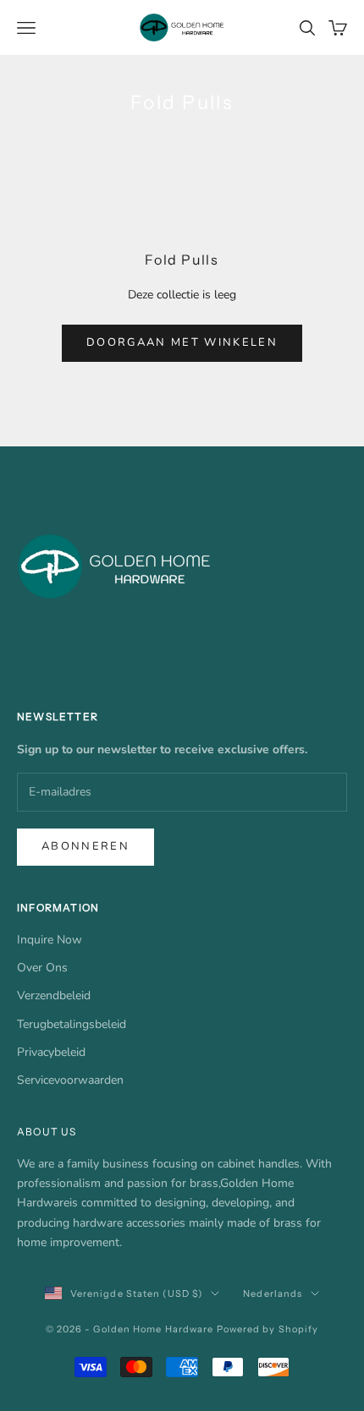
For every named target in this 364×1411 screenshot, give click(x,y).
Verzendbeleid (54, 995)
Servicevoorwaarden (70, 1080)
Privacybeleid (51, 1052)
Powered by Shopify (268, 1329)
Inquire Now (49, 940)
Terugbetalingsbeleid (71, 1024)
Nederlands (272, 1293)
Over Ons (42, 968)
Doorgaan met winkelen (182, 342)
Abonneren (85, 846)
